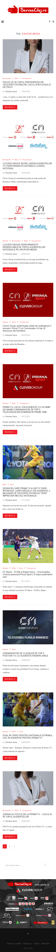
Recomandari (7, 78)
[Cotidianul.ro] (12, 909)
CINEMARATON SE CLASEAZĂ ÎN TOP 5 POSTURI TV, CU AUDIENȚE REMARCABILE (25, 654)
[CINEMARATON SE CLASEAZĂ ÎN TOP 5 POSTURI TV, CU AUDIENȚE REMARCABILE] (28, 627)
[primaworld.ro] (7, 922)
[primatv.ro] (9, 898)
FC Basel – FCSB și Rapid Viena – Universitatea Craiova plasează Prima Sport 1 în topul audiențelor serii (27, 574)
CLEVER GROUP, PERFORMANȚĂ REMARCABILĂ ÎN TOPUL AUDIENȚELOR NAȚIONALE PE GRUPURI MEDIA (24, 247)
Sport (12, 484)
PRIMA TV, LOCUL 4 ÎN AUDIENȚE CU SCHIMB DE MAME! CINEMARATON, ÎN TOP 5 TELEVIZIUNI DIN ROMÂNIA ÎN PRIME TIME (26, 409)
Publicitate (45, 943)
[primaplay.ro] (44, 898)
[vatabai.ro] (53, 922)
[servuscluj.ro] (40, 922)
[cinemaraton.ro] (50, 909)
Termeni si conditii (14, 943)
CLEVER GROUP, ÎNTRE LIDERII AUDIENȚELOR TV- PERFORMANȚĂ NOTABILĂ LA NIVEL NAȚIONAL (27, 166)
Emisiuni (5, 241)
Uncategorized (26, 78)
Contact (36, 943)
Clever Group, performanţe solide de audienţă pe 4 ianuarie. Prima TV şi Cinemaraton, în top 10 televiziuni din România (27, 328)
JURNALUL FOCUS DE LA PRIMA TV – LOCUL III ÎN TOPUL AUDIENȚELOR (27, 815)
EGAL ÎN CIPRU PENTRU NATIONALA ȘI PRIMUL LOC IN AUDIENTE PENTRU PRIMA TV (27, 736)
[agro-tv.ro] (21, 922)
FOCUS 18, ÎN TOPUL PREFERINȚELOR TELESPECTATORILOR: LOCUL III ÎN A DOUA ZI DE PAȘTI (27, 84)
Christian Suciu (11, 91)
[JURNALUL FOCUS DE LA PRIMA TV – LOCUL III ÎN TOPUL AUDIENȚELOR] (28, 788)
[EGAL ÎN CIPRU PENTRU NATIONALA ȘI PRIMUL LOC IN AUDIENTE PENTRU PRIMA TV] (28, 709)
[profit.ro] (48, 904)
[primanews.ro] (34, 898)
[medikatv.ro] (40, 909)
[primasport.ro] (22, 903)
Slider (16, 78)
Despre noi (27, 943)
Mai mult (9, 107)
